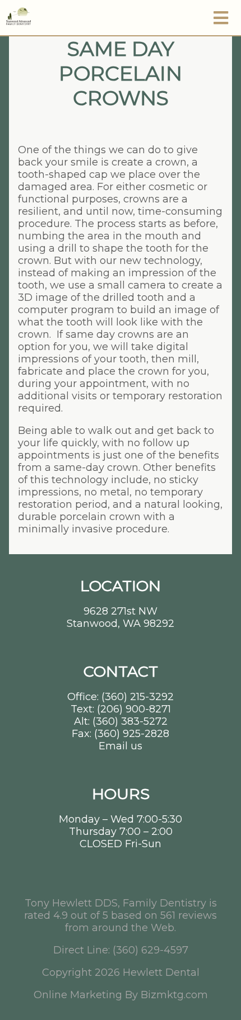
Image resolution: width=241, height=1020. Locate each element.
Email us (120, 746)
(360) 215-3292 (137, 697)
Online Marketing (78, 995)
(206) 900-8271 (134, 709)
